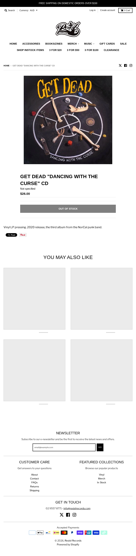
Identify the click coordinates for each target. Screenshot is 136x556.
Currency (23, 10)
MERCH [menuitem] (72, 43)
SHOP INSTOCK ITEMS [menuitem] (30, 50)
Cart (127, 10)
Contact (34, 478)
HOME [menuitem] (13, 43)
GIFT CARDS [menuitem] (107, 43)
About (34, 474)
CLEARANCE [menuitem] (111, 50)
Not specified (27, 188)
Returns (34, 486)
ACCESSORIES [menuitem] (31, 43)
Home (6, 66)
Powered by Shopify (68, 544)
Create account (107, 10)
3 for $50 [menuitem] (73, 50)
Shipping (34, 490)
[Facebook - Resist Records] (125, 65)
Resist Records (73, 540)
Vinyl (101, 474)
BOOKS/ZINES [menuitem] (53, 43)
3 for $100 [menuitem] (91, 50)
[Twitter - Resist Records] (120, 65)
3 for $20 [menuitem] (55, 50)
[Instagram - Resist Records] (130, 65)
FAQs (34, 482)
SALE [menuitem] (123, 43)
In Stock (101, 482)
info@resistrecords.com (77, 508)
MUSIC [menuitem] (88, 43)
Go (100, 447)
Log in (93, 10)
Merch (101, 478)
